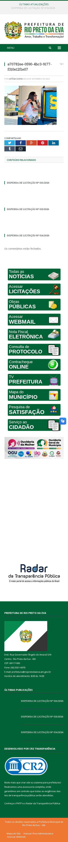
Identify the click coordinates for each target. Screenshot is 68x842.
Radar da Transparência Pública (43, 803)
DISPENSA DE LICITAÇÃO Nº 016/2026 (28, 182)
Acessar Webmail (16, 836)
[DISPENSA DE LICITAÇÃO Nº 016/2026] (34, 176)
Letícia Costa (15, 78)
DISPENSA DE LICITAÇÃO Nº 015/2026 (33, 8)
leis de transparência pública (19, 795)
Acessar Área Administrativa (38, 833)
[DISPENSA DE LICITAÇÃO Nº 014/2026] (34, 229)
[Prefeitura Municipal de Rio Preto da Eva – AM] (34, 29)
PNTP (19, 803)
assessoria (28, 786)
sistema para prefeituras (47, 782)
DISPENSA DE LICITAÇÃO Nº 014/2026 (28, 235)
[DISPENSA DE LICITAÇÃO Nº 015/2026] (34, 202)
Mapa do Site (14, 833)
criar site (25, 782)
